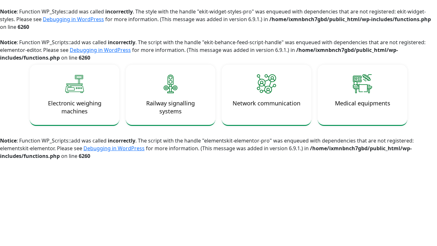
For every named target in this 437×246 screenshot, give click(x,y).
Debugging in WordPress (73, 19)
